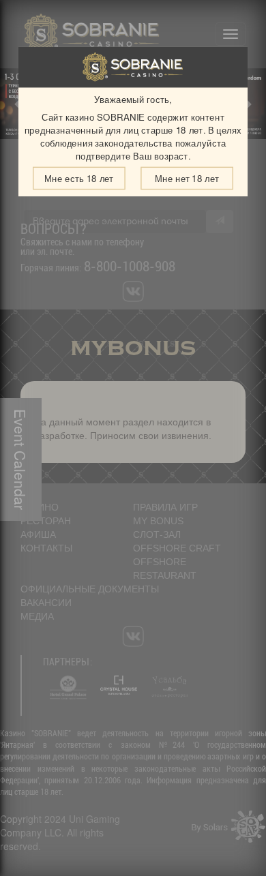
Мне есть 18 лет (79, 178)
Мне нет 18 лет (187, 178)
